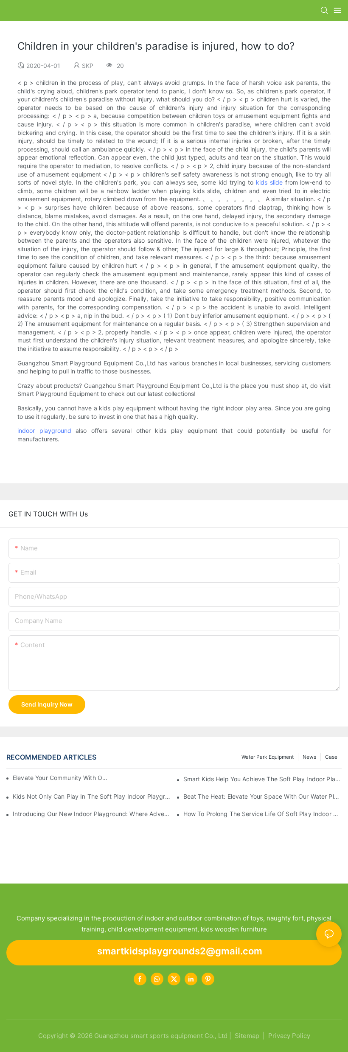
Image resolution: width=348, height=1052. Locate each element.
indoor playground (44, 430)
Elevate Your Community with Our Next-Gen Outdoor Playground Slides (62, 777)
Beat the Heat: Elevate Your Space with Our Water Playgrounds (262, 796)
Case (331, 757)
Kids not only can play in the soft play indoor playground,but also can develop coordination (92, 796)
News (309, 757)
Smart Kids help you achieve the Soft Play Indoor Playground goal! (262, 779)
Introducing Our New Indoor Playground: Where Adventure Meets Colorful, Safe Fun (92, 813)
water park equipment (267, 757)
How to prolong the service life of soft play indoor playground (262, 813)
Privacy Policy (289, 1036)
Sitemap (246, 1036)
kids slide (269, 182)
